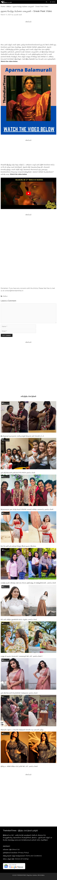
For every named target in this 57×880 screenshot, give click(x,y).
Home (3, 6)
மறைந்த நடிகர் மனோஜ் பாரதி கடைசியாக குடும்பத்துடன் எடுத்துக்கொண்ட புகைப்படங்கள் (28, 583)
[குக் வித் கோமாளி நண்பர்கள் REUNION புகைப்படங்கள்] (28, 454)
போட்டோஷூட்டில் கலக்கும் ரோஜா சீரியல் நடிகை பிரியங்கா (18, 546)
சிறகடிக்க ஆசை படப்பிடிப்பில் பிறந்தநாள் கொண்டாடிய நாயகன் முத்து (22, 730)
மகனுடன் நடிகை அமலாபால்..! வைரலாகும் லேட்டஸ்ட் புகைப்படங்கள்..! (22, 656)
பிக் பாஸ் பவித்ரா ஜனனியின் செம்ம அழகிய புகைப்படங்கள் (19, 619)
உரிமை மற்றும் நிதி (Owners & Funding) (16, 859)
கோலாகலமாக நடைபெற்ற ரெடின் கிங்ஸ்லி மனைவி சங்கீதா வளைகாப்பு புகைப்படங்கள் (27, 509)
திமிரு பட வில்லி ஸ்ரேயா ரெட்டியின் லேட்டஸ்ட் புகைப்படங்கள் (19, 766)
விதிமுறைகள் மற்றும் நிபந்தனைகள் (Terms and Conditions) (22, 856)
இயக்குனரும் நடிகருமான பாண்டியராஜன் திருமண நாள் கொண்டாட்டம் (22, 436)
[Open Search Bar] (46, 2)
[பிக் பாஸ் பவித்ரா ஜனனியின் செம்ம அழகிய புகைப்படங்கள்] (28, 601)
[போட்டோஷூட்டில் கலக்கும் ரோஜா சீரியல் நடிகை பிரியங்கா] (28, 527)
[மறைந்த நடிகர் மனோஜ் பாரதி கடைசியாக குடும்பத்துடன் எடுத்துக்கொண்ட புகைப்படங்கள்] (28, 564)
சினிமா (9, 6)
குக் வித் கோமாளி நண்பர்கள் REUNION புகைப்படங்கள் (18, 473)
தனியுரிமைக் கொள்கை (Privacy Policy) (16, 852)
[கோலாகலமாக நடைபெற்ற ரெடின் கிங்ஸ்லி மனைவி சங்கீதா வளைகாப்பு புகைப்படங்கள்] (28, 491)
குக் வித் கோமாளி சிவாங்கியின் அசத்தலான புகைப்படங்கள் (19, 693)
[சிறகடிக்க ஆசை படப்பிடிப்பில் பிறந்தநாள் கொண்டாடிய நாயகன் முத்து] (28, 711)
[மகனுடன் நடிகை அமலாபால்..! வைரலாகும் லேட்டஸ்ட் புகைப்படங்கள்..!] (28, 637)
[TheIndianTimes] (6, 2)
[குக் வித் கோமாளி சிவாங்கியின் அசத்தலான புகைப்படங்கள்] (28, 674)
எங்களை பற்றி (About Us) (11, 849)
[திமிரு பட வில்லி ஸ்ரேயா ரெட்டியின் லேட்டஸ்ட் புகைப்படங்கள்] (28, 748)
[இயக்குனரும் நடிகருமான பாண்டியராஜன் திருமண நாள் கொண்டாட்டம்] (28, 417)
